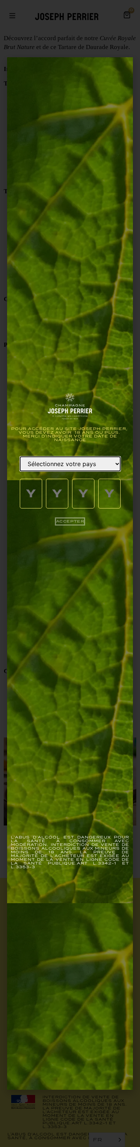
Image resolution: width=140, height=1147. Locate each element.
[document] (70, 573)
